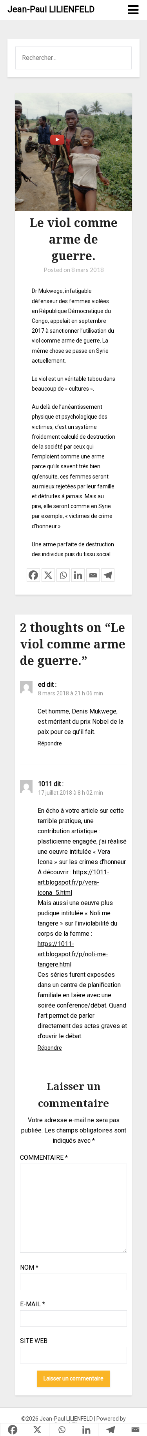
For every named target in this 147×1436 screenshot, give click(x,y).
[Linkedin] (78, 575)
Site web (33, 1341)
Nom (29, 1267)
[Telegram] (107, 575)
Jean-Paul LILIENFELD (50, 9)
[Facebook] (33, 575)
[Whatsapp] (63, 575)
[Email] (93, 575)
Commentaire (44, 1157)
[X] (48, 575)
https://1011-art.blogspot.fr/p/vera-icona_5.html (73, 882)
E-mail (32, 1304)
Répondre (50, 743)
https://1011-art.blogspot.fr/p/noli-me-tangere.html (73, 954)
